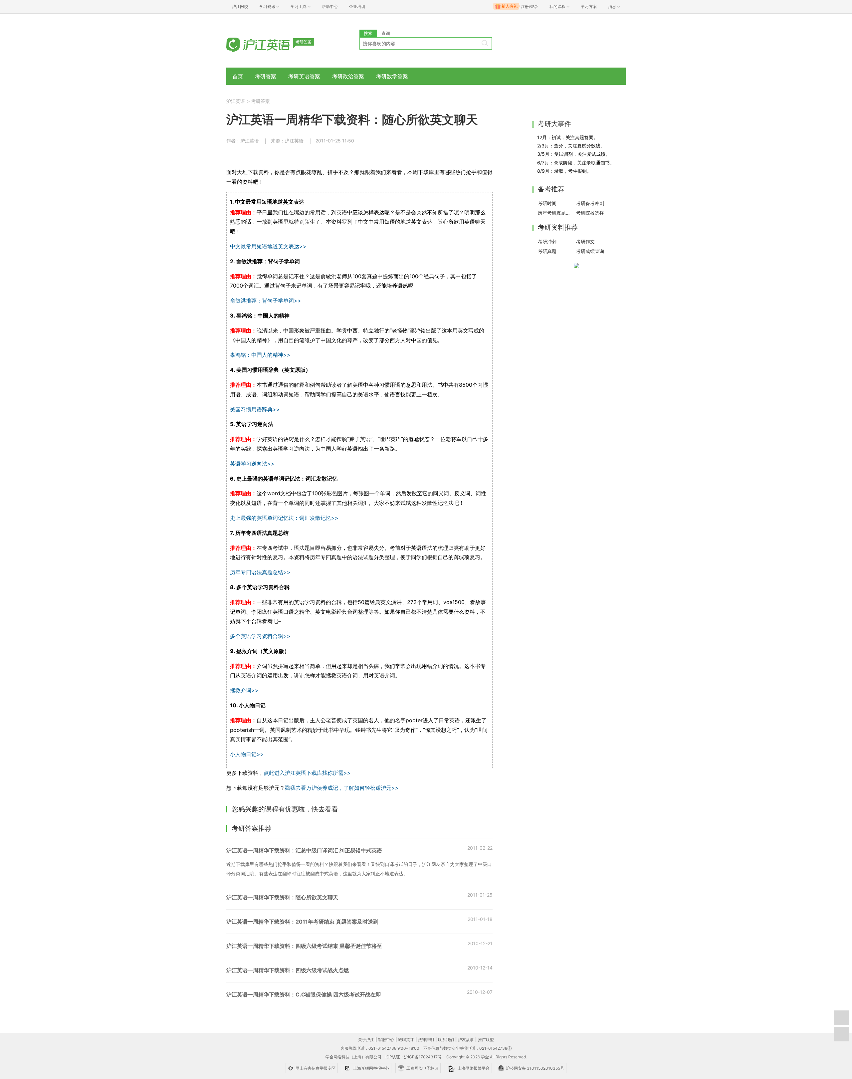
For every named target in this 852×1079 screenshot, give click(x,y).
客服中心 (386, 1039)
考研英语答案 (304, 76)
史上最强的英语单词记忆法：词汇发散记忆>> (284, 518)
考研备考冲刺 (590, 203)
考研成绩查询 (590, 251)
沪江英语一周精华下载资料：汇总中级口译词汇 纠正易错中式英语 (304, 850)
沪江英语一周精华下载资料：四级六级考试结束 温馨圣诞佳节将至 (304, 946)
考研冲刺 (547, 241)
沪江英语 (235, 101)
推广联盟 (486, 1039)
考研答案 (265, 76)
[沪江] (268, 44)
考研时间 (547, 203)
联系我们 (446, 1039)
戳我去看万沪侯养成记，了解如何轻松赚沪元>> (342, 787)
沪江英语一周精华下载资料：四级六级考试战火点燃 (287, 970)
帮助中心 (330, 6)
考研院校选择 (590, 213)
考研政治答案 (348, 76)
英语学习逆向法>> (252, 463)
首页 (237, 76)
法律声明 (426, 1039)
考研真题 (547, 251)
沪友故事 (466, 1039)
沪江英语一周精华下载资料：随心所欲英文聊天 (282, 897)
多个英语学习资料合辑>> (260, 636)
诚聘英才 (406, 1039)
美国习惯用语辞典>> (255, 409)
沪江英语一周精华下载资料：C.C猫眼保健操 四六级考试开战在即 (303, 994)
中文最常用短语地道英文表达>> (268, 246)
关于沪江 (366, 1039)
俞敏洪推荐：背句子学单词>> (265, 300)
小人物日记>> (247, 754)
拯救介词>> (244, 690)
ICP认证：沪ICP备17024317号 (413, 1056)
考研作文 (585, 241)
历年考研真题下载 (555, 213)
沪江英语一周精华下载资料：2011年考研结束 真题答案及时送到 (302, 921)
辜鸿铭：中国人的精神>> (260, 354)
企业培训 (357, 6)
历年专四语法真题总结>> (260, 572)
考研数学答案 (392, 76)
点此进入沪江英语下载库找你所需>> (307, 772)
